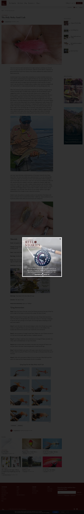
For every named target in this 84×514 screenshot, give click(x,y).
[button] (60, 238)
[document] (42, 257)
